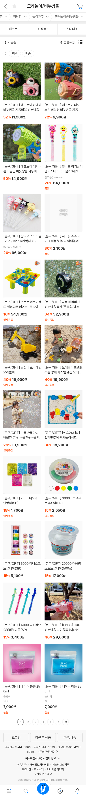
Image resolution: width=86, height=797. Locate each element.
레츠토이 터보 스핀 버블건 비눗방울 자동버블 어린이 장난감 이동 (64, 92)
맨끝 (65, 722)
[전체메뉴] (8, 791)
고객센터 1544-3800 (18, 747)
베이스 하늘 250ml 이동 (64, 679)
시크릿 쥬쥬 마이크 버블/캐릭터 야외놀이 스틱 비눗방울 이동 (64, 225)
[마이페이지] (60, 791)
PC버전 (26, 769)
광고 (49, 774)
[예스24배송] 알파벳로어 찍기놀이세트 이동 (64, 419)
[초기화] (4, 53)
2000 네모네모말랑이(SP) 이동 (22, 487)
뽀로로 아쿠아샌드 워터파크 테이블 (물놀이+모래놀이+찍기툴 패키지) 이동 (22, 291)
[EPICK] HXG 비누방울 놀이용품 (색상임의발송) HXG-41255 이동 (64, 612)
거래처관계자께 (55, 769)
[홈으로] (43, 791)
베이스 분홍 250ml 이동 (22, 679)
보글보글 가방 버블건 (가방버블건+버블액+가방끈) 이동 (22, 421)
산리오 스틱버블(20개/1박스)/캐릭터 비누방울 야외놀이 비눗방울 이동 (22, 225)
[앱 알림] (77, 791)
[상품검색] (26, 791)
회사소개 (39, 769)
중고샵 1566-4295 (69, 747)
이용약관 (22, 764)
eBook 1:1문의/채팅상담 (41, 751)
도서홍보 (39, 774)
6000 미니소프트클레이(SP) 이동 (22, 550)
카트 (80, 6)
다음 (58, 722)
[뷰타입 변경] (81, 42)
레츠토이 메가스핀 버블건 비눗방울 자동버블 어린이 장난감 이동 (22, 153)
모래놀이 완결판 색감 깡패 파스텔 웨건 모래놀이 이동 (64, 356)
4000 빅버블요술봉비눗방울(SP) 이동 (22, 612)
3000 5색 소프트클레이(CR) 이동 (64, 487)
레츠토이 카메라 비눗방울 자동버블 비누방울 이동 (22, 92)
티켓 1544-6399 (44, 747)
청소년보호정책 (60, 764)
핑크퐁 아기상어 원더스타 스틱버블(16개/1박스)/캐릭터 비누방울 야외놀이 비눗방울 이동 (64, 157)
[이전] (5, 6)
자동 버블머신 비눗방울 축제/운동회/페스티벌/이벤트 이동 (64, 291)
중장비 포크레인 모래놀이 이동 (22, 356)
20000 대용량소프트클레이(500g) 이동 (64, 550)
